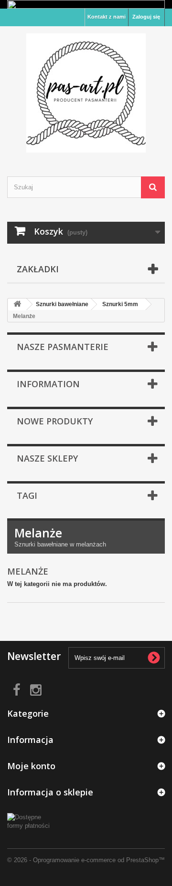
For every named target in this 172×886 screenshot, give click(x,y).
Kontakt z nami (106, 17)
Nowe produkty (55, 421)
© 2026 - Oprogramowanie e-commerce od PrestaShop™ (86, 860)
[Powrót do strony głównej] (17, 304)
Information (48, 384)
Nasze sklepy (47, 458)
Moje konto (31, 766)
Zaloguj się (146, 17)
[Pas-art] (86, 93)
